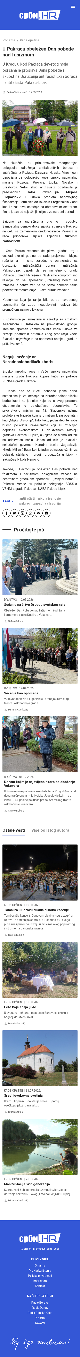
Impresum (40, 1280)
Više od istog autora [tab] (50, 830)
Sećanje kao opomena (21, 693)
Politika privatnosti (40, 1275)
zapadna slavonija (47, 503)
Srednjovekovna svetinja (23, 1095)
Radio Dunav (40, 1307)
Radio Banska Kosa (40, 1312)
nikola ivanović (49, 498)
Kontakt (40, 1286)
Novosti (40, 1323)
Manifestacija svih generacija (27, 1184)
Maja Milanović (16, 1023)
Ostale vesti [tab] (13, 830)
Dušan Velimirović (17, 92)
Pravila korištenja (40, 1270)
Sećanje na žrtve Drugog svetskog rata (34, 605)
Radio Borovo (40, 1302)
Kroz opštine (30, 40)
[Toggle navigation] (73, 6)
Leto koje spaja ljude (20, 1007)
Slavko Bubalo (16, 810)
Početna (8, 40)
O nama (40, 1265)
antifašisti (27, 498)
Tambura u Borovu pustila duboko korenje (36, 910)
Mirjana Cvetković (18, 709)
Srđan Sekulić (15, 621)
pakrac (24, 503)
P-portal (40, 1318)
